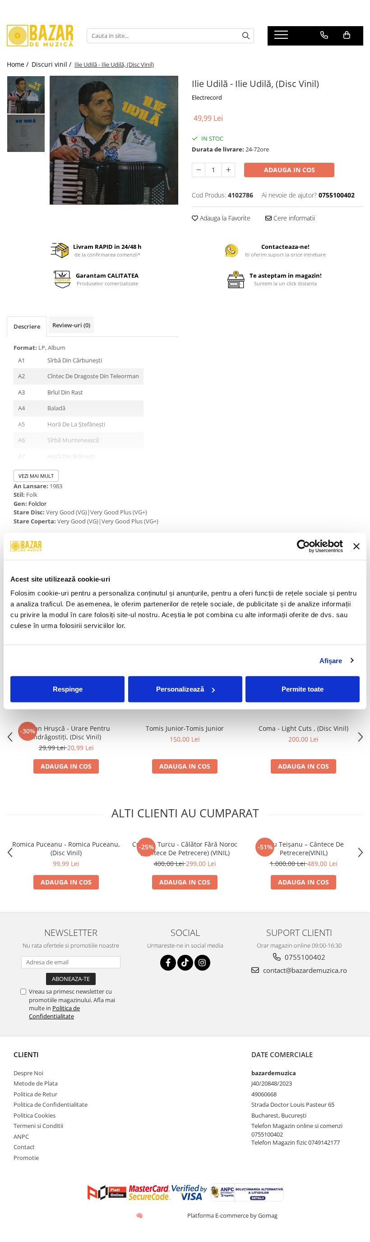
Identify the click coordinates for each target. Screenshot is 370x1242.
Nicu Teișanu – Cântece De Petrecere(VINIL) (303, 848)
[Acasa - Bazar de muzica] (40, 35)
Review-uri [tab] (71, 325)
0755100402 (304, 957)
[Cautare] (246, 35)
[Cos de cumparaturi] (346, 35)
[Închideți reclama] (356, 546)
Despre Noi (28, 1073)
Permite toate (303, 689)
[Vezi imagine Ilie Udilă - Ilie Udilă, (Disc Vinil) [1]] (26, 133)
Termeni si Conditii (38, 1126)
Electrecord (207, 97)
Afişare (330, 660)
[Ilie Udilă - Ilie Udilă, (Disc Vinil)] (114, 140)
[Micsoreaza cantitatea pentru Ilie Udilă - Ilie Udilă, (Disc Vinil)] (198, 170)
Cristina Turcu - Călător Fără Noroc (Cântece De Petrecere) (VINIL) (184, 848)
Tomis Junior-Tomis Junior (185, 728)
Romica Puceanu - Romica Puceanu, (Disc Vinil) (66, 848)
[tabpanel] (114, 140)
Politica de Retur (35, 1094)
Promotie (26, 1158)
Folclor (37, 504)
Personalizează (180, 689)
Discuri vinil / (52, 64)
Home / (18, 64)
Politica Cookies (35, 1115)
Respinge (68, 689)
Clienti (26, 1054)
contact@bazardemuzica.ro (304, 970)
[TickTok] (185, 963)
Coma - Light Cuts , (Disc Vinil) (303, 728)
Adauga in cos (289, 169)
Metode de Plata (36, 1083)
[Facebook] (168, 963)
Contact (24, 1147)
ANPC (21, 1136)
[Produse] (282, 37)
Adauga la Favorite (224, 218)
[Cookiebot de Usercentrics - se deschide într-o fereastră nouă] (303, 546)
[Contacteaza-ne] (324, 35)
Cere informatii (293, 218)
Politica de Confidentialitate (54, 1012)
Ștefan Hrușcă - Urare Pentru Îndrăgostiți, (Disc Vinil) (66, 732)
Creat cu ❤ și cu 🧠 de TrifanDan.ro (140, 1215)
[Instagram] (202, 963)
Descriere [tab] (27, 326)
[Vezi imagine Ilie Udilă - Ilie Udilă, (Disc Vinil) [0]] (26, 95)
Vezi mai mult (36, 475)
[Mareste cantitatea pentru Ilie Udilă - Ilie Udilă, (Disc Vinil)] (228, 170)
